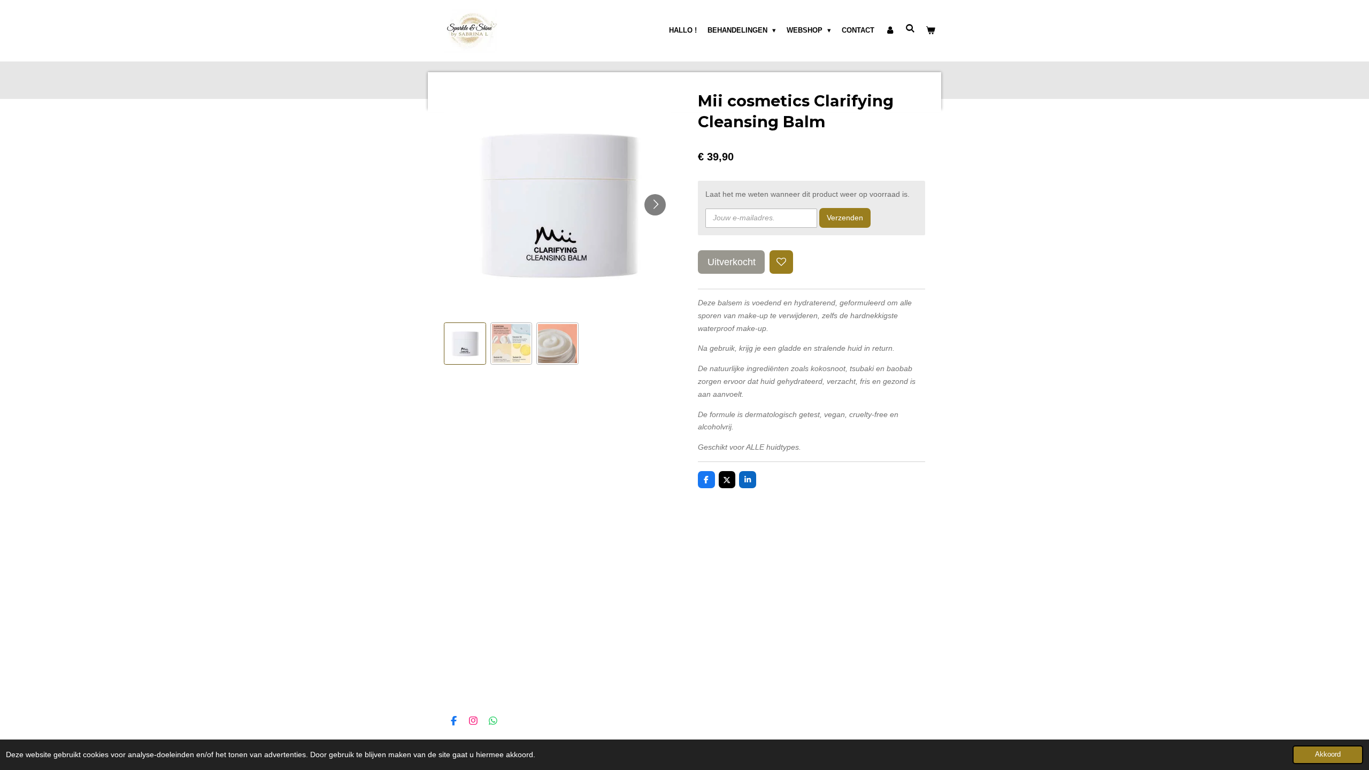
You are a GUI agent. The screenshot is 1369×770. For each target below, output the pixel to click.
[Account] (890, 30)
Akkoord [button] (1328, 754)
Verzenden (845, 217)
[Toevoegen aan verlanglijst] (781, 262)
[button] (465, 343)
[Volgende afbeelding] (655, 204)
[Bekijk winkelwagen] (931, 30)
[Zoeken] (911, 28)
